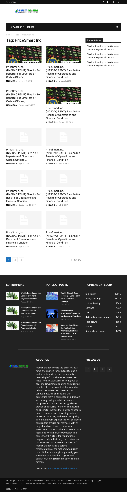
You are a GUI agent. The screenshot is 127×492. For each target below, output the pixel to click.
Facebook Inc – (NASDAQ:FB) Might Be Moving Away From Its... (71, 313)
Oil (21, 483)
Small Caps (89, 480)
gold (99, 480)
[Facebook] (103, 2)
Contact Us (82, 483)
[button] (117, 27)
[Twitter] (118, 2)
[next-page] (21, 259)
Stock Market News (35, 480)
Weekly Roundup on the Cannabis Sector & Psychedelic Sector (103, 48)
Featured (78, 480)
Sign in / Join (11, 2)
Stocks (21, 480)
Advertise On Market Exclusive (61, 483)
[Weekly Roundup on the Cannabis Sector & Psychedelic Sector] (12, 296)
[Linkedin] (108, 2)
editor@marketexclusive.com (62, 468)
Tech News (50, 480)
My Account (17, 27)
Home (9, 34)
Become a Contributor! (35, 483)
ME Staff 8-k (11, 81)
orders (30, 27)
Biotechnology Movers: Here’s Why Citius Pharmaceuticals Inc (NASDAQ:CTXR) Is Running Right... (70, 330)
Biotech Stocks (64, 480)
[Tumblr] (113, 2)
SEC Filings (10, 480)
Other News (11, 483)
